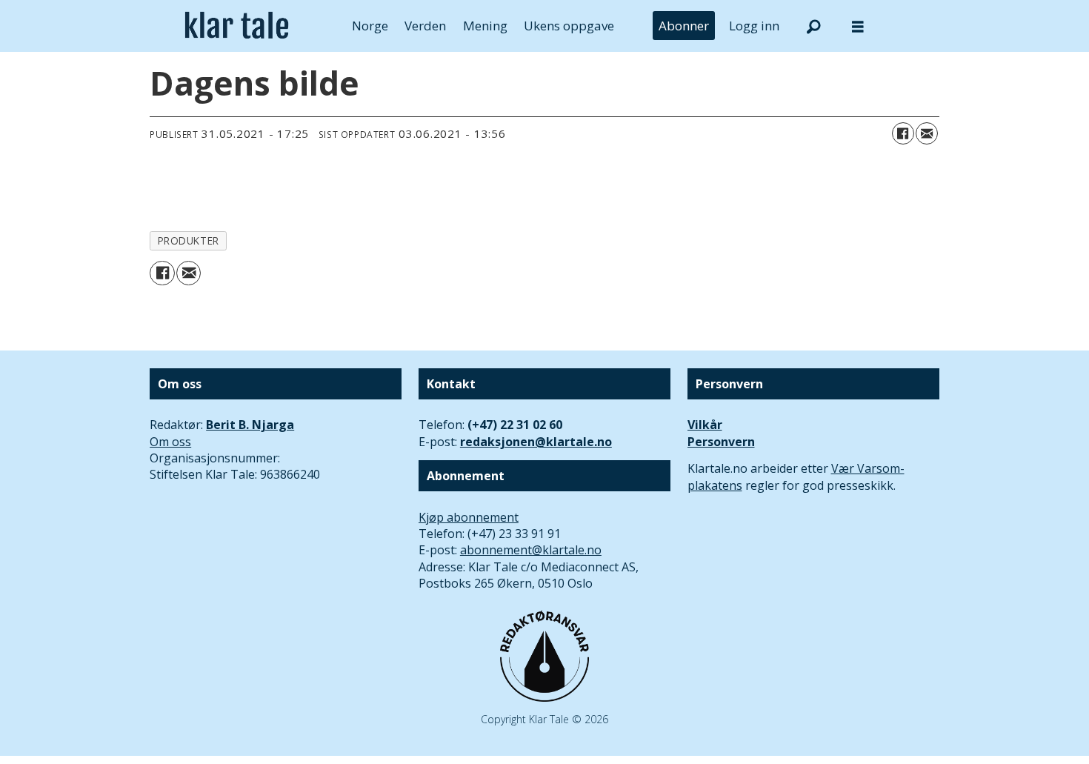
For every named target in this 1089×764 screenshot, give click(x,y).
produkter (188, 240)
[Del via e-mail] (927, 133)
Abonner (684, 25)
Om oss (170, 442)
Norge (370, 25)
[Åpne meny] (857, 26)
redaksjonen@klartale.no (536, 442)
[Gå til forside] (236, 26)
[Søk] (813, 26)
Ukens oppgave (569, 25)
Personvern (721, 442)
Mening (485, 25)
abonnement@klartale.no (531, 550)
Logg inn (754, 25)
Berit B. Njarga (250, 424)
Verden (425, 25)
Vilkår (704, 424)
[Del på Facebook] (903, 133)
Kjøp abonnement (469, 517)
